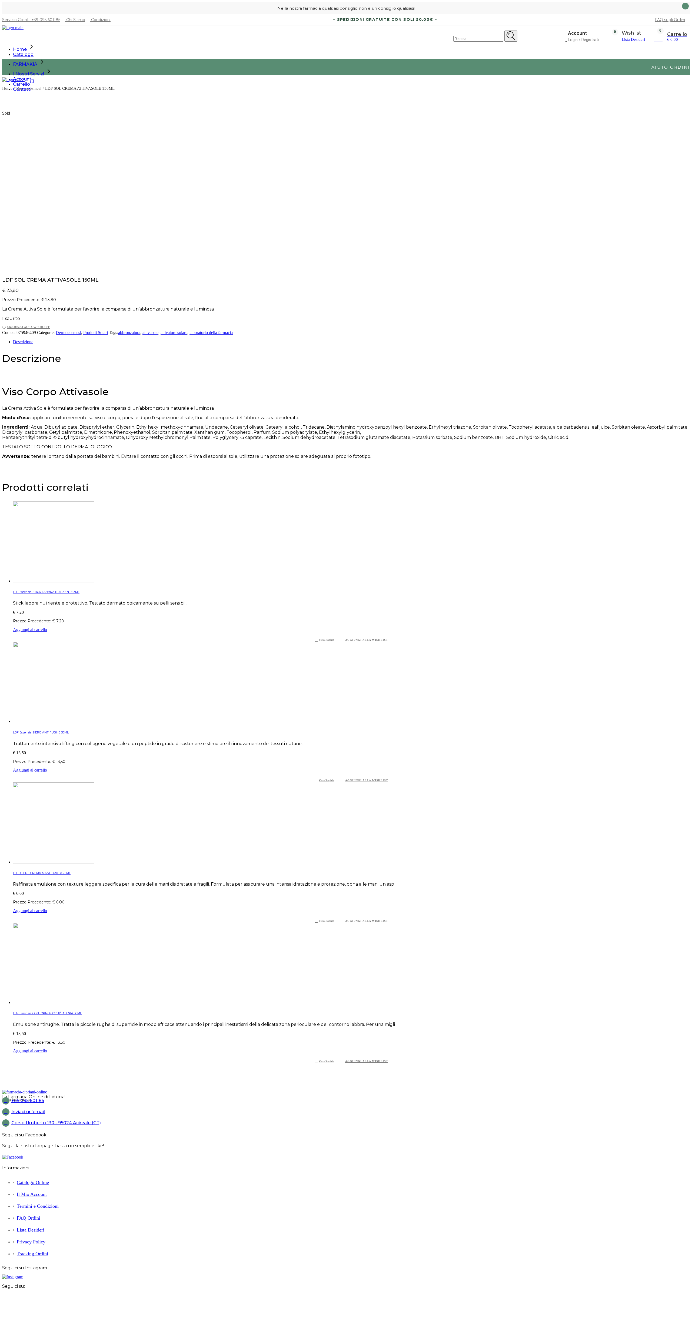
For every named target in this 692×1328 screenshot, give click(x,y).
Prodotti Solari (95, 332)
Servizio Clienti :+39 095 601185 (31, 19)
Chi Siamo (75, 19)
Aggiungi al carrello (30, 629)
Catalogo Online (33, 1182)
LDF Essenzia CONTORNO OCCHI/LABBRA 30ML (47, 1013)
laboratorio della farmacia (211, 332)
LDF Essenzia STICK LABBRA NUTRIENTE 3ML (46, 592)
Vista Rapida (326, 639)
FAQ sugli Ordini (670, 19)
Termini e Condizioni (38, 1206)
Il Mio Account (32, 1194)
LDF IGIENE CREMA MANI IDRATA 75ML (42, 873)
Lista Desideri (30, 1230)
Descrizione (23, 341)
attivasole (150, 332)
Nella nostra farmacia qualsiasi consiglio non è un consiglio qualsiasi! (346, 8)
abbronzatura (129, 332)
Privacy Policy (31, 1241)
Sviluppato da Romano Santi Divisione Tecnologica (392, 1305)
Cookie (682, 1319)
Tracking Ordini (32, 1253)
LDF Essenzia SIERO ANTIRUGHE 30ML (41, 732)
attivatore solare (174, 332)
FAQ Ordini (28, 1218)
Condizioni (100, 19)
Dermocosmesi (68, 332)
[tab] (351, 341)
